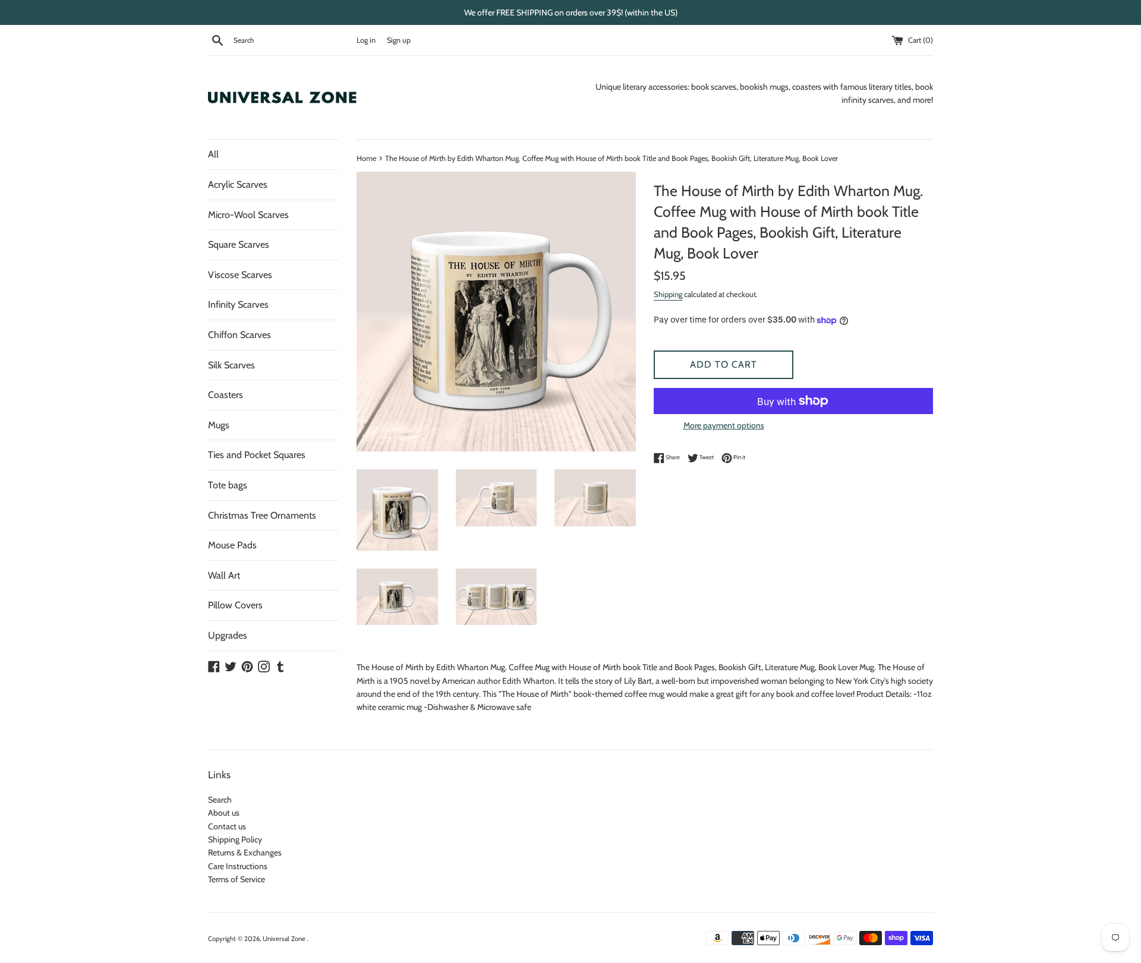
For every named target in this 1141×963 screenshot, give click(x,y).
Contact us (227, 826)
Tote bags (227, 485)
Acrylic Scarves (237, 184)
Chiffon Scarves (239, 334)
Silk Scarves (231, 365)
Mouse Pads (232, 545)
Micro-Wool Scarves (248, 214)
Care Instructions (237, 866)
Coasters (225, 394)
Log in (366, 40)
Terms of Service (236, 879)
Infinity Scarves (238, 304)
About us (223, 812)
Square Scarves (238, 244)
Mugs (218, 425)
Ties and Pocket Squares (256, 454)
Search (220, 799)
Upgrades (227, 635)
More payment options (723, 425)
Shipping (668, 294)
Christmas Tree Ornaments (262, 515)
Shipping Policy (235, 839)
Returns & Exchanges (245, 852)
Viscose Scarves (240, 274)
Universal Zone (285, 938)
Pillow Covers (235, 605)
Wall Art (224, 575)
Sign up (399, 40)
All (213, 154)
